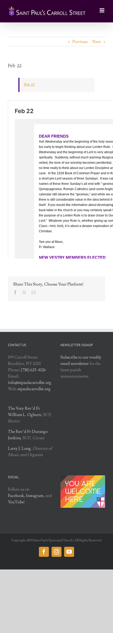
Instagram (34, 495)
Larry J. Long (19, 448)
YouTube (16, 502)
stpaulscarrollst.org (34, 389)
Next (96, 41)
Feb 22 (28, 85)
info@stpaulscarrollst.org (29, 382)
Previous (80, 41)
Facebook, (16, 495)
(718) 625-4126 (33, 370)
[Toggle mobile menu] (102, 10)
